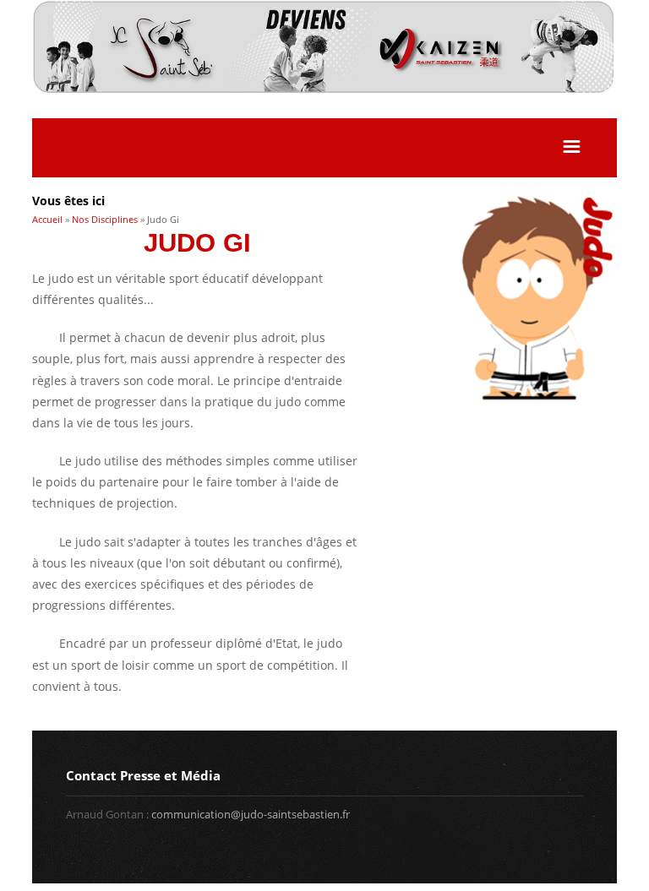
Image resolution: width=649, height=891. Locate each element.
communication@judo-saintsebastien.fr (250, 814)
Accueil (47, 219)
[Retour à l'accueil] (324, 90)
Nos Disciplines (105, 219)
